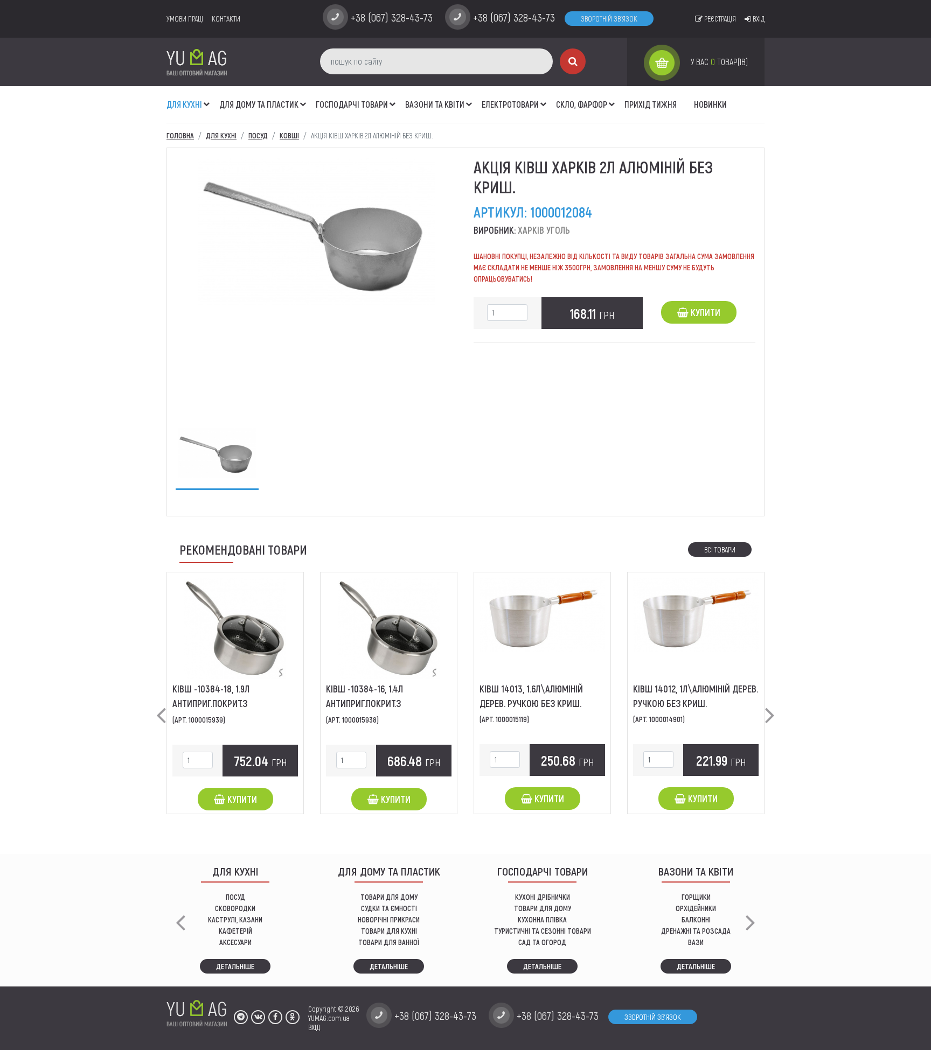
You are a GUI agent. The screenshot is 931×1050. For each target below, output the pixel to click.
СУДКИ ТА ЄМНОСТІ (389, 908)
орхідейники (696, 908)
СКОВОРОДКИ (235, 908)
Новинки (710, 104)
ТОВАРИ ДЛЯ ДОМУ (389, 896)
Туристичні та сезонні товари (542, 930)
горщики (696, 896)
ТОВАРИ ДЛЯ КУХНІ (389, 930)
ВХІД (314, 1027)
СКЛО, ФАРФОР (581, 104)
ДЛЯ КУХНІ (184, 104)
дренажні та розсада (696, 930)
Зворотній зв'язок (609, 18)
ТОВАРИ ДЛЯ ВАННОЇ (388, 942)
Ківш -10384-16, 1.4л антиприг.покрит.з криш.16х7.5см (364, 703)
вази (696, 942)
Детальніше (235, 966)
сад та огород (542, 942)
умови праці (184, 18)
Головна (180, 135)
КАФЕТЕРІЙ (235, 930)
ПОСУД (235, 896)
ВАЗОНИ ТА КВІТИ (434, 104)
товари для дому (542, 908)
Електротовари (510, 104)
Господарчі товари (352, 104)
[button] (207, 98)
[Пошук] (573, 61)
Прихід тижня (650, 104)
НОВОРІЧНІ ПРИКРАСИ (389, 919)
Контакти (226, 18)
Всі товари (719, 549)
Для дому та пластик (258, 104)
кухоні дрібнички (542, 896)
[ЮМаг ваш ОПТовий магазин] (196, 61)
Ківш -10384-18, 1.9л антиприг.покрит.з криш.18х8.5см (210, 703)
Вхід (758, 18)
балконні (696, 919)
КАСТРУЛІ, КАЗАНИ (235, 919)
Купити (704, 312)
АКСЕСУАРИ (235, 942)
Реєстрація (719, 18)
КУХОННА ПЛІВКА (542, 919)
